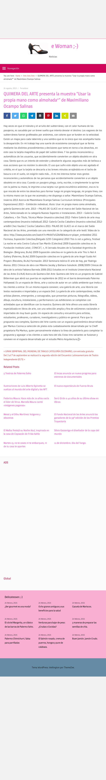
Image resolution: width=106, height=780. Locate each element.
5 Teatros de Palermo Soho (17, 373)
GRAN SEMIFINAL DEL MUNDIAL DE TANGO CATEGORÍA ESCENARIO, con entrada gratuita (49, 351)
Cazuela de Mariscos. (82, 606)
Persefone (24, 88)
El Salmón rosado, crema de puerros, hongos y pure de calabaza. (52, 642)
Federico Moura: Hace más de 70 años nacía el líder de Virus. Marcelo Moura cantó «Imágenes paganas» (26, 402)
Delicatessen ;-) (13, 597)
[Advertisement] (53, 19)
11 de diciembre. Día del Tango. (70, 442)
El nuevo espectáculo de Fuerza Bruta (73, 385)
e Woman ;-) (64, 46)
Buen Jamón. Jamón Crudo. (85, 638)
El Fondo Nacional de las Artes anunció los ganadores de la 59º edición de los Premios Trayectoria (76, 418)
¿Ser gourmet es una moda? (18, 606)
